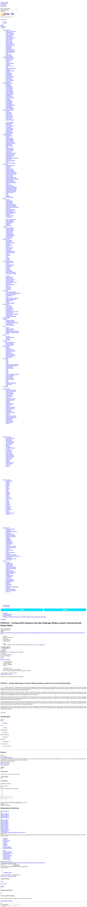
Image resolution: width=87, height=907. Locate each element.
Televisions (8, 166)
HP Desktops (9, 85)
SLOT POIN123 (7, 30)
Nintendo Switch (9, 542)
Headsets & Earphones (11, 153)
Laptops (7, 111)
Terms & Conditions (7, 855)
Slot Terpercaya (26, 632)
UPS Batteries (9, 74)
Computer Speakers (10, 70)
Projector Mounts (9, 170)
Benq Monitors (9, 102)
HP (6, 256)
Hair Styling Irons (10, 349)
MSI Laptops (9, 118)
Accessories (8, 127)
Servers (7, 285)
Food (7, 360)
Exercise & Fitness (10, 337)
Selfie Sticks (8, 159)
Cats (7, 369)
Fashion (5, 341)
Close (2, 881)
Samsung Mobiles (10, 140)
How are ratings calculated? (6, 757)
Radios (7, 183)
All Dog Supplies (9, 368)
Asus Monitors (9, 101)
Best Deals (5, 386)
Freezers (8, 224)
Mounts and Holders (10, 160)
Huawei (7, 484)
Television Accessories (11, 536)
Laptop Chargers (9, 128)
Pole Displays (9, 310)
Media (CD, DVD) (10, 58)
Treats (7, 362)
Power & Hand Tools (10, 209)
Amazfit (7, 503)
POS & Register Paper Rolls (12, 311)
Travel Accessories (10, 344)
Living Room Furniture (11, 204)
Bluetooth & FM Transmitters (12, 178)
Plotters (7, 246)
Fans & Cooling (9, 38)
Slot (5, 632)
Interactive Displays (10, 456)
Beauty (7, 347)
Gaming (5, 226)
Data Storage (9, 46)
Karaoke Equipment (10, 303)
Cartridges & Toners (10, 252)
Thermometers (9, 357)
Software (5, 319)
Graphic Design (9, 323)
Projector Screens (9, 169)
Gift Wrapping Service (8, 853)
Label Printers (9, 248)
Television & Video (10, 165)
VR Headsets (9, 237)
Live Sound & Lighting (11, 291)
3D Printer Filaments (10, 251)
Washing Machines (10, 221)
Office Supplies (6, 317)
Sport (4, 334)
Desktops (8, 84)
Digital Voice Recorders (11, 182)
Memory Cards (9, 59)
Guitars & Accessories (10, 294)
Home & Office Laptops (11, 417)
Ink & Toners (9, 451)
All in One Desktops (10, 412)
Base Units (8, 305)
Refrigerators (9, 223)
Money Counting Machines (12, 314)
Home (4, 198)
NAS (7, 53)
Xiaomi (7, 486)
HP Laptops (8, 112)
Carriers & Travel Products (11, 365)
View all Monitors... (10, 108)
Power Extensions (10, 63)
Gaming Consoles (10, 229)
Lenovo (7, 495)
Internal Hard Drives (10, 49)
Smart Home (8, 557)
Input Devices (9, 75)
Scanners (8, 244)
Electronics (5, 164)
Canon (7, 257)
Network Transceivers (10, 272)
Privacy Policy (6, 854)
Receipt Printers (9, 307)
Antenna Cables (9, 277)
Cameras (8, 548)
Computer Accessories (8, 57)
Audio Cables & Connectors (12, 298)
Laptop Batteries (9, 129)
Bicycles (8, 338)
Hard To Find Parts (7, 851)
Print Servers (8, 283)
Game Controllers (10, 80)
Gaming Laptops (9, 122)
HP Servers (8, 288)
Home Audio (9, 185)
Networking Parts (10, 262)
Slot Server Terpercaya (80, 632)
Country (2, 904)
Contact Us (5, 838)
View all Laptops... (10, 126)
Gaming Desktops (10, 94)
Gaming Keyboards (10, 235)
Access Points (9, 266)
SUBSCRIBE (16, 865)
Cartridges (8, 255)
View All (8, 260)
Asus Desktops (9, 89)
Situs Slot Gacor (66, 632)
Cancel (2, 776)
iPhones (7, 137)
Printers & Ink (6, 239)
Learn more (41, 644)
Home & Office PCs (10, 408)
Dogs (7, 359)
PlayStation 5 (9, 540)
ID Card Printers (9, 247)
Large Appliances (10, 220)
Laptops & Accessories (8, 110)
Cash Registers (9, 315)
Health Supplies (9, 366)
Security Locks (9, 133)
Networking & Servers (8, 261)
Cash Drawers (9, 306)
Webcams (8, 69)
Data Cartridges (9, 55)
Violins (7, 301)
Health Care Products (10, 354)
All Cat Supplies (9, 378)
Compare (4, 649)
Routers (7, 263)
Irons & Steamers (9, 213)
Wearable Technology (10, 143)
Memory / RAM (9, 43)
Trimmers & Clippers (10, 350)
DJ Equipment (9, 295)
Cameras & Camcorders (11, 173)
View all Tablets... (10, 150)
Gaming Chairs (9, 201)
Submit (2, 767)
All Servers (8, 289)
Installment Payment (7, 848)
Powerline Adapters (10, 284)
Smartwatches (9, 144)
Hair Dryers (8, 352)
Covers (7, 510)
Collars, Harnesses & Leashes (12, 364)
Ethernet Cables (9, 278)
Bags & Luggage (9, 343)
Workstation (8, 124)
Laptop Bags (8, 130)
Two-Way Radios (10, 180)
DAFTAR (65, 609)
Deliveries (5, 842)
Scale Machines (9, 312)
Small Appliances (9, 210)
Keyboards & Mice (10, 76)
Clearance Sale (6, 606)
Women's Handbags (10, 342)
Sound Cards (9, 41)
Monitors (8, 98)
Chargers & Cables (10, 155)
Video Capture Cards (10, 37)
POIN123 (5, 613)
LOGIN (22, 609)
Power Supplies (9, 42)
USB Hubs (8, 60)
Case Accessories (9, 35)
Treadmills (8, 339)
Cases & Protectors (10, 154)
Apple (7, 499)
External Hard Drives (10, 51)
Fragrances (8, 348)
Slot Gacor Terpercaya (52, 632)
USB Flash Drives (10, 52)
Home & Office (9, 92)
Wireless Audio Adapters (11, 187)
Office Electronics (10, 455)
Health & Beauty (7, 346)
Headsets (8, 71)
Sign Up (5, 22)
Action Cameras (9, 176)
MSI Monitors (9, 106)
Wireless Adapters (10, 264)
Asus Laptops (9, 113)
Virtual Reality (9, 543)
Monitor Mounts (9, 107)
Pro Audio (5, 290)
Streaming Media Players (11, 172)
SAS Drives (8, 54)
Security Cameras (10, 192)
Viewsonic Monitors (10, 105)
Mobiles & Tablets (7, 134)
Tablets (7, 489)
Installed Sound (9, 300)
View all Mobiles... (10, 142)
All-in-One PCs (9, 96)
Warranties (5, 844)
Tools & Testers (9, 65)
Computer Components (11, 390)
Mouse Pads (8, 78)
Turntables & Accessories (11, 188)
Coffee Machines (9, 215)
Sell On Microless (7, 859)
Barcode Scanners (10, 309)
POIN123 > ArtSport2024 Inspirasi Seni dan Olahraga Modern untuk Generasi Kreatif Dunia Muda (24, 616)
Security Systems (9, 197)
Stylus (7, 161)
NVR (7, 194)
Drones (7, 327)
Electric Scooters (9, 330)
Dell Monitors (9, 103)
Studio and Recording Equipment (13, 293)
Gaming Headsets (10, 234)
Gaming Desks (9, 202)
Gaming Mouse (9, 236)
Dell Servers (8, 287)
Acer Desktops (9, 90)
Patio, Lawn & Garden (11, 219)
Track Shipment (6, 840)
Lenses (7, 551)
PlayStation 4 (9, 541)
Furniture (8, 199)
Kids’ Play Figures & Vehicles (12, 332)
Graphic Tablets (9, 79)
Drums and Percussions (11, 299)
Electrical (8, 208)
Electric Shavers (9, 353)
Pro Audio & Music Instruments (13, 556)
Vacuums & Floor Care (11, 212)
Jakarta (4, 2)
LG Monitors (9, 100)
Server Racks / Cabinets (11, 273)
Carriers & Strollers (10, 375)
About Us (5, 839)
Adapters (8, 64)
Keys (7, 296)
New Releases (6, 605)
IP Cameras (8, 269)
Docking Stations (9, 132)
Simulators (8, 538)
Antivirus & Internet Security (12, 322)
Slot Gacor (14, 632)
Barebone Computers (10, 44)
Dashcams (8, 196)
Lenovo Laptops (9, 116)
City (1, 905)
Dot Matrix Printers (10, 242)
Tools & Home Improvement (12, 207)
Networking (8, 459)
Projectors (8, 167)
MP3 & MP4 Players (10, 181)
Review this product (5, 762)
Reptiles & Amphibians (11, 382)
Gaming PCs (8, 409)
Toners (7, 253)
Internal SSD (9, 47)
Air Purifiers (8, 216)
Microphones (9, 73)
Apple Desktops (9, 87)
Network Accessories (10, 279)
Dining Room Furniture (11, 205)
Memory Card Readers (11, 68)
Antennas (8, 275)
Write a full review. (5, 765)
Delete (6, 776)
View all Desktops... (10, 97)
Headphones (8, 404)
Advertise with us (7, 856)
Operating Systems (10, 320)
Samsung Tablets (9, 148)
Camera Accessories (10, 552)
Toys (4, 326)
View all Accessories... (11, 162)
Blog (4, 850)
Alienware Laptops (10, 119)
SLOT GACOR (6, 479)
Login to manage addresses (6, 900)
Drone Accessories (10, 328)
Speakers (8, 402)
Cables (7, 62)
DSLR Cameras (9, 175)
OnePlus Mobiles (9, 139)
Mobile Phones (9, 135)
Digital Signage (9, 457)
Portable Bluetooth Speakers (12, 157)
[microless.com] (7, 15)
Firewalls (8, 267)
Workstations (9, 95)
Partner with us (6, 857)
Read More (3, 712)
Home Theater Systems (11, 189)
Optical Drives (9, 39)
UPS (7, 67)
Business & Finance (10, 321)
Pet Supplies (6, 358)
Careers (5, 845)
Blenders (8, 214)
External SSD (9, 48)
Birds (7, 381)
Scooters (8, 336)
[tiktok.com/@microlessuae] (7, 872)
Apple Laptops (9, 117)
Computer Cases (9, 32)
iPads (7, 146)
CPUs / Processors (10, 33)
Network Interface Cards (11, 282)
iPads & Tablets (9, 145)
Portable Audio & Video (11, 177)
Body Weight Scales (10, 355)
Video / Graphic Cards (11, 31)
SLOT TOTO (6, 527)
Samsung (8, 258)
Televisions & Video (10, 529)
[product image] (3, 619)
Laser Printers (9, 240)
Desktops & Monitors (8, 83)
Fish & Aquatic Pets (10, 379)
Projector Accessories (10, 171)
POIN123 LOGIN (7, 436)
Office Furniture (9, 203)
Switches (8, 268)
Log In (4, 21)
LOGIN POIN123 (7, 615)
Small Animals (9, 384)
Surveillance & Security (11, 191)
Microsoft (8, 492)
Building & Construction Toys (12, 331)
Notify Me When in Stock (6, 674)
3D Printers (8, 250)
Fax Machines (9, 245)
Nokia (7, 487)
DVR (7, 193)
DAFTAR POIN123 (7, 614)
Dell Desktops (9, 86)
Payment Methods (7, 847)
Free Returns (3, 4)
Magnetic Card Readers (11, 316)
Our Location (3, 6)
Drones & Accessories (10, 547)
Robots (7, 333)
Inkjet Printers (9, 241)
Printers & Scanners (10, 438)
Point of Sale (6, 304)
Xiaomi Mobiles (9, 138)
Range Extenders (9, 280)
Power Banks (9, 156)
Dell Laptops (9, 114)
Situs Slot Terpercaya (38, 632)
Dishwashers (8, 225)
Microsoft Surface (10, 149)
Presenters (8, 81)
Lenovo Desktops (10, 91)
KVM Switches (9, 271)
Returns (5, 843)
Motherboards (9, 36)
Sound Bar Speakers (10, 186)
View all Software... (10, 325)
